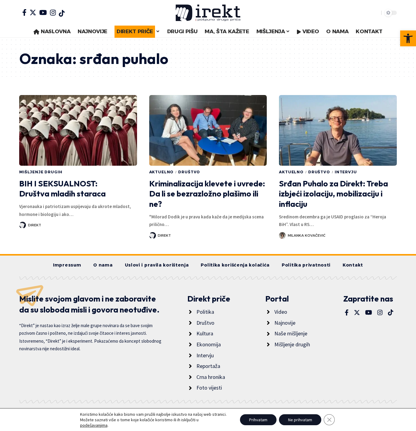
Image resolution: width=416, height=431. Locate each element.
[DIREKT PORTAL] (208, 13)
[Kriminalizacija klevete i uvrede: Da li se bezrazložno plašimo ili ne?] (208, 130)
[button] (408, 38)
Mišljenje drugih (40, 172)
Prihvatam (258, 419)
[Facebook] (24, 12)
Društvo (189, 172)
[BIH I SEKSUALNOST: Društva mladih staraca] (78, 130)
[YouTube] (43, 12)
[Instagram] (52, 12)
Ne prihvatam (300, 419)
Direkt (34, 225)
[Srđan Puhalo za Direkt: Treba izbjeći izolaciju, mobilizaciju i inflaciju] (338, 130)
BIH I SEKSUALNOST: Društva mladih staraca (62, 188)
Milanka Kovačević (307, 235)
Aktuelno (161, 172)
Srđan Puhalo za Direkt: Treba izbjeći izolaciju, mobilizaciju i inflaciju (333, 193)
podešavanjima (94, 425)
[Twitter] (33, 12)
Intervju (346, 172)
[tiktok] (61, 13)
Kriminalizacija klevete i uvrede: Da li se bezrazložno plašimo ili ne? (207, 193)
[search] (375, 13)
